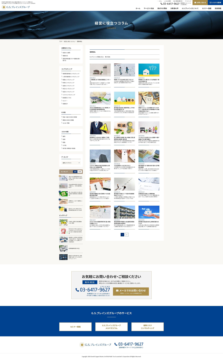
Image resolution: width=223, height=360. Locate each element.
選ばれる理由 (162, 8)
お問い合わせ (201, 2)
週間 (75, 172)
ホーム (138, 8)
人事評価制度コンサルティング (71, 77)
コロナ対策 (65, 131)
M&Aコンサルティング (68, 89)
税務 (64, 142)
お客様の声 (174, 8)
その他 (63, 112)
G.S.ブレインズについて (190, 8)
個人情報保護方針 (178, 1)
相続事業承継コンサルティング (71, 73)
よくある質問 (167, 1)
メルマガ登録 (216, 2)
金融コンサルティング (68, 86)
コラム (160, 1)
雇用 (64, 136)
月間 (79, 172)
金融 (64, 139)
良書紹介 (65, 104)
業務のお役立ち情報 (68, 120)
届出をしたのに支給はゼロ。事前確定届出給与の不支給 (75, 209)
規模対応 (65, 56)
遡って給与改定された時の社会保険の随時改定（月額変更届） (75, 194)
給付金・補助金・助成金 (69, 148)
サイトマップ (188, 1)
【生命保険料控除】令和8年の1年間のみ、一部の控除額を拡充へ (75, 186)
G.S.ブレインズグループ (17, 7)
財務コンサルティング (68, 83)
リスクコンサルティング (69, 95)
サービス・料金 (149, 8)
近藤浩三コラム (66, 48)
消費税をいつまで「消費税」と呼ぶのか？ (75, 201)
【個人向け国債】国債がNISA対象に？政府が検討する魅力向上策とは (75, 178)
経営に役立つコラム (69, 41)
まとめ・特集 (66, 123)
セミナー (65, 101)
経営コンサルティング (68, 92)
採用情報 (218, 8)
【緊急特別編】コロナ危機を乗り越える (71, 59)
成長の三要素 (66, 53)
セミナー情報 (206, 8)
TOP (60, 41)
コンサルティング (66, 69)
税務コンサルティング (68, 80)
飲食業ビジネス (67, 98)
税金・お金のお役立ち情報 (70, 117)
